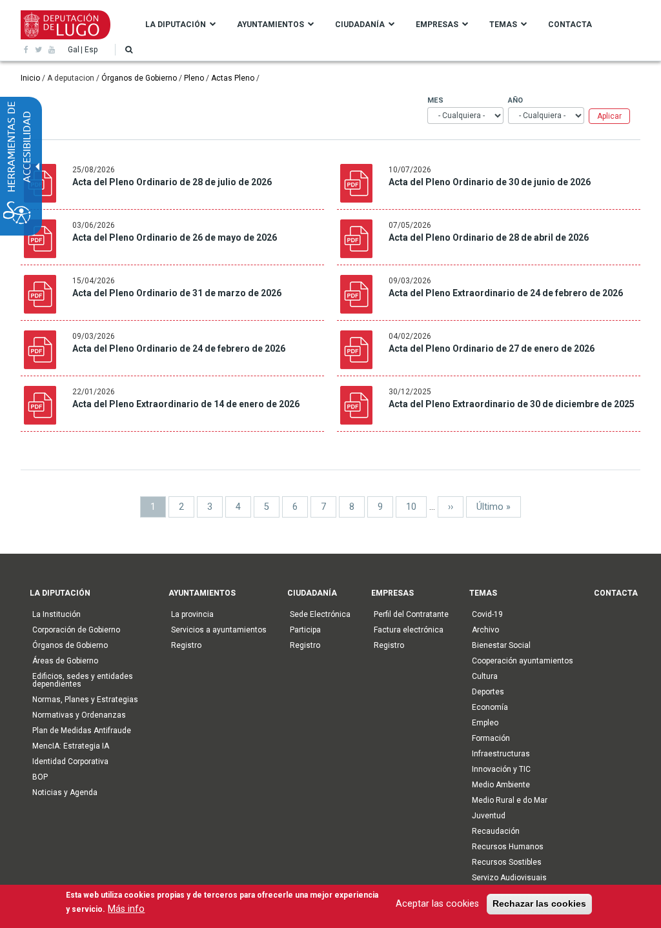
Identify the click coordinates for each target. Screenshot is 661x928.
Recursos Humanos (508, 846)
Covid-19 (487, 614)
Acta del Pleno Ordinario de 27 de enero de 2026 (492, 348)
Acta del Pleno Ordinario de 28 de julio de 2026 (172, 182)
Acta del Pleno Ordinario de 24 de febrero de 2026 (178, 348)
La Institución (56, 614)
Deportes (488, 691)
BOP (40, 777)
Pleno (194, 78)
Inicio (30, 78)
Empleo (485, 722)
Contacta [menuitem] (570, 24)
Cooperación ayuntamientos (522, 660)
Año (515, 100)
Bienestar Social (501, 645)
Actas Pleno (232, 78)
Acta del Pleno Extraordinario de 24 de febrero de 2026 (506, 293)
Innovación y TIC (501, 769)
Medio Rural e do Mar (509, 800)
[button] (129, 49)
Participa (305, 629)
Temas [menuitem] (503, 24)
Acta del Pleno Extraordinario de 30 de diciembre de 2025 (512, 404)
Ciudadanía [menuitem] (360, 24)
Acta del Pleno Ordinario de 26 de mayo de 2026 (174, 237)
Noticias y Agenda (64, 792)
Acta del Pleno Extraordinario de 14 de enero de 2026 (186, 404)
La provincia (192, 614)
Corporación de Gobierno (76, 629)
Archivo (485, 629)
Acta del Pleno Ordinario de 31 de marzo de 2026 (176, 293)
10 (416, 506)
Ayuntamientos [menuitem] (270, 24)
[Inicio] (65, 23)
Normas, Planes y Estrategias (85, 699)
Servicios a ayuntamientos (219, 629)
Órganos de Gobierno (139, 78)
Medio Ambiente (501, 784)
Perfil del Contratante (411, 614)
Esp (91, 49)
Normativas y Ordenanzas (79, 715)
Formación (491, 738)
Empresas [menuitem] (437, 24)
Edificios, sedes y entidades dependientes (82, 680)
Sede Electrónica (320, 614)
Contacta (616, 593)
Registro (186, 645)
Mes (435, 100)
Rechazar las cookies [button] (539, 903)
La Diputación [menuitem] (175, 24)
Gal (73, 49)
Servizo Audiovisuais (509, 877)
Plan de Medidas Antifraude (81, 730)
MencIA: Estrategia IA (70, 746)
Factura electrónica (408, 629)
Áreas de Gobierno (65, 660)
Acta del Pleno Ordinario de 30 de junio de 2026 (490, 182)
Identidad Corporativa (70, 761)
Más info (126, 908)
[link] (26, 49)
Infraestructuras (501, 753)
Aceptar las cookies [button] (437, 903)
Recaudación (496, 831)
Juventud (488, 815)
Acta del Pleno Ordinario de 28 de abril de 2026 (489, 237)
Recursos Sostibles (507, 862)
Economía (490, 707)
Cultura (485, 676)
